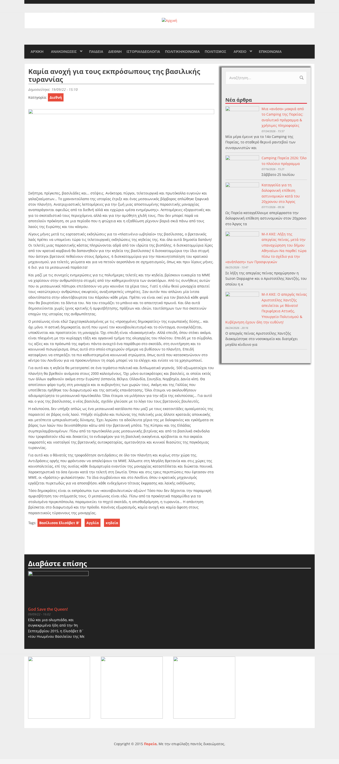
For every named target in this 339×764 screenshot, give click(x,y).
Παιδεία (96, 52)
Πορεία (150, 743)
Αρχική (37, 52)
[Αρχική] (169, 20)
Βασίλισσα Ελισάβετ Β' (59, 522)
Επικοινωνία (270, 52)
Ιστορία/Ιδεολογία (143, 52)
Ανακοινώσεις (64, 52)
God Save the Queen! (48, 609)
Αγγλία (92, 522)
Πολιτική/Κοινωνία (182, 52)
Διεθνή (115, 52)
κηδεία (112, 522)
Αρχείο (240, 52)
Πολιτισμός (215, 52)
